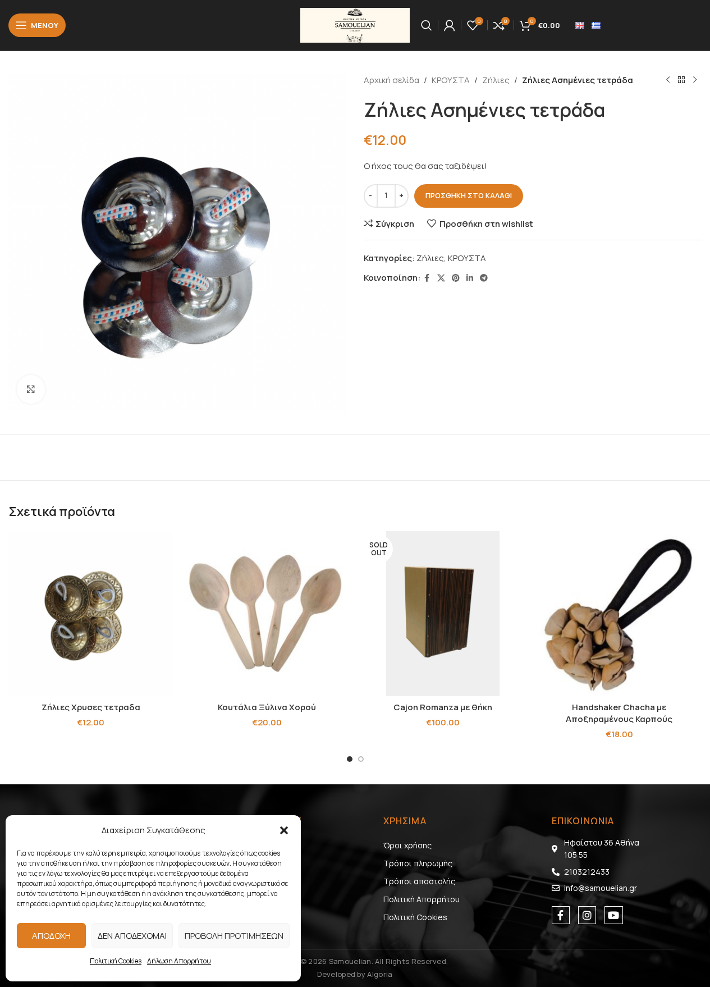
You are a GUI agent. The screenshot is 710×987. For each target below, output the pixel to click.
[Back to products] (681, 80)
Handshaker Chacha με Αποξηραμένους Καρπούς (619, 713)
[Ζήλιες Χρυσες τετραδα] (90, 613)
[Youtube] (613, 915)
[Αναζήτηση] (426, 25)
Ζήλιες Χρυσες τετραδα (91, 707)
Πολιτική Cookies (115, 961)
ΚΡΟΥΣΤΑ (451, 80)
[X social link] (441, 278)
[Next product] (695, 80)
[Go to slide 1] (349, 759)
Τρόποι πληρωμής (417, 863)
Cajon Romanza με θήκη (442, 707)
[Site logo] (355, 24)
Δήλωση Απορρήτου (179, 961)
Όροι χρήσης (407, 845)
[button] (284, 830)
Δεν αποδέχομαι (132, 936)
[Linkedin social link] (470, 278)
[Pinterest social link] (455, 278)
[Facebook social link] (427, 278)
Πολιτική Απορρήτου (421, 899)
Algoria (379, 974)
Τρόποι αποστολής (419, 881)
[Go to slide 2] (361, 759)
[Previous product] (668, 80)
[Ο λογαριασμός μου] (449, 25)
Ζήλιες (496, 80)
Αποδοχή (51, 936)
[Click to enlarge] (31, 389)
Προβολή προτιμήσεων (234, 936)
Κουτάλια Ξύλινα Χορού (267, 707)
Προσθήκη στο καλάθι (468, 195)
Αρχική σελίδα (391, 80)
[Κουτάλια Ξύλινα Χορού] (267, 613)
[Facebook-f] (561, 915)
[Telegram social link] (484, 278)
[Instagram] (587, 915)
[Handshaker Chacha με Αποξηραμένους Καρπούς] (619, 613)
